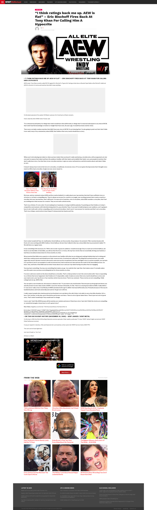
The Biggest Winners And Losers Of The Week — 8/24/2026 (93, 441)
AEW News (42, 2)
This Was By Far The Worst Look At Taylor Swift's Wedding (49, 190)
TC (43, 28)
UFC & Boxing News (61, 2)
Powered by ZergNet (102, 377)
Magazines (82, 2)
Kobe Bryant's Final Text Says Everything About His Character (63, 441)
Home (25, 2)
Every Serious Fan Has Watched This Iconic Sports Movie (36, 473)
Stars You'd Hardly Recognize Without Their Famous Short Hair (32, 190)
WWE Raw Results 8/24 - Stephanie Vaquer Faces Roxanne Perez (92, 409)
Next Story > (66, 372)
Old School (72, 2)
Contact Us (133, 508)
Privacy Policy (117, 508)
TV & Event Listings (93, 2)
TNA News (50, 2)
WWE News (33, 2)
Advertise (125, 508)
